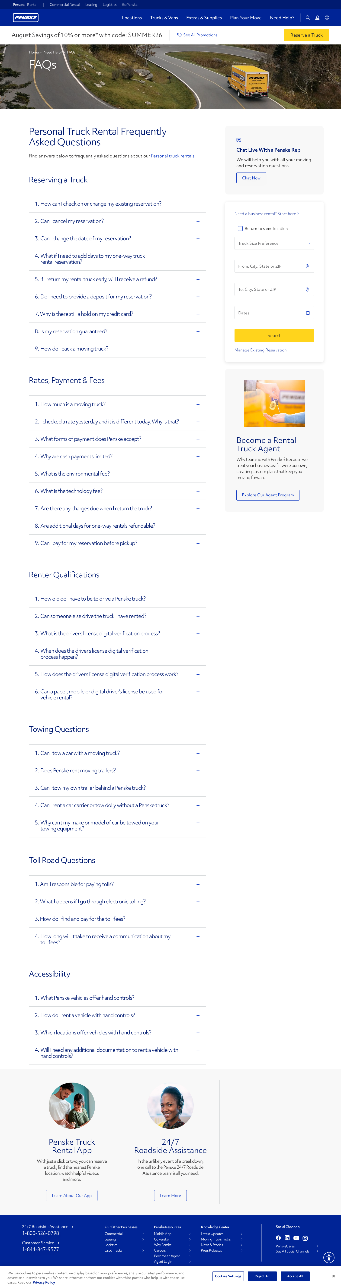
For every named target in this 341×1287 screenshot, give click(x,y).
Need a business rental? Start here (265, 213)
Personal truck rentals (172, 156)
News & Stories (212, 1245)
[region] (170, 1276)
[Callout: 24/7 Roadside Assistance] (170, 1106)
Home (34, 52)
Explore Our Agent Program (268, 495)
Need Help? (282, 18)
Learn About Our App (72, 1195)
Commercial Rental (65, 4)
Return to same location (266, 228)
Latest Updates (212, 1234)
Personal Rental (25, 4)
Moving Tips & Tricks (215, 1239)
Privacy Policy (44, 1282)
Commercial (114, 1234)
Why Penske (163, 1245)
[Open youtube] (296, 1238)
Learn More (170, 1195)
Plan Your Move (246, 18)
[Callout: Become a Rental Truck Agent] (274, 403)
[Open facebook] (278, 1238)
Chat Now (251, 178)
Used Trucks (113, 1250)
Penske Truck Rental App (72, 1146)
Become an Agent (167, 1256)
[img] (308, 289)
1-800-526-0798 (40, 1233)
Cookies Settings (228, 1276)
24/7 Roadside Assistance (170, 1146)
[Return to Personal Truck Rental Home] (26, 17)
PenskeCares (285, 1246)
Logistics (109, 4)
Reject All (262, 1276)
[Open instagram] (305, 1238)
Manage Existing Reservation (261, 350)
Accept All (295, 1276)
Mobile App (162, 1234)
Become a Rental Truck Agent (266, 444)
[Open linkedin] (287, 1238)
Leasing (91, 4)
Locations (132, 18)
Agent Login (163, 1261)
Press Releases (211, 1250)
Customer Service (38, 1242)
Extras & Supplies (204, 18)
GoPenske (130, 4)
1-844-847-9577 (40, 1249)
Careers (160, 1250)
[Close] (333, 1276)
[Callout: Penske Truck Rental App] (72, 1106)
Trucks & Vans (164, 18)
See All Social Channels (292, 1251)
